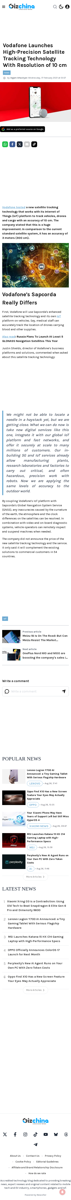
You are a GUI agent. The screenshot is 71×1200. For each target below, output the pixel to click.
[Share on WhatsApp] (5, 144)
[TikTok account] (35, 1134)
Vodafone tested (13, 207)
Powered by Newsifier (35, 1195)
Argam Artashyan (18, 78)
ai (30, 868)
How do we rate (37, 1173)
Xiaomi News (38, 826)
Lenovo (34, 783)
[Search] (55, 7)
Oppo (33, 804)
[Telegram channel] (35, 1144)
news (6, 72)
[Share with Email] (27, 144)
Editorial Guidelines (47, 1161)
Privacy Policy (53, 1155)
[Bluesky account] (56, 1134)
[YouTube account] (46, 1134)
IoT (59, 316)
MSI (32, 847)
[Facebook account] (15, 1134)
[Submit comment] (63, 691)
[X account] (5, 1134)
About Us (15, 1155)
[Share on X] (20, 144)
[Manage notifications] (62, 1192)
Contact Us (33, 1155)
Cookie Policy (23, 1161)
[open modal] (67, 7)
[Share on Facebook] (12, 144)
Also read (8, 336)
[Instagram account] (25, 1134)
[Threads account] (66, 1134)
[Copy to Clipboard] (34, 144)
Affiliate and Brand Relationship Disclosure (37, 1167)
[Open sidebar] (3, 7)
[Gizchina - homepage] (21, 7)
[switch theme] (61, 6)
